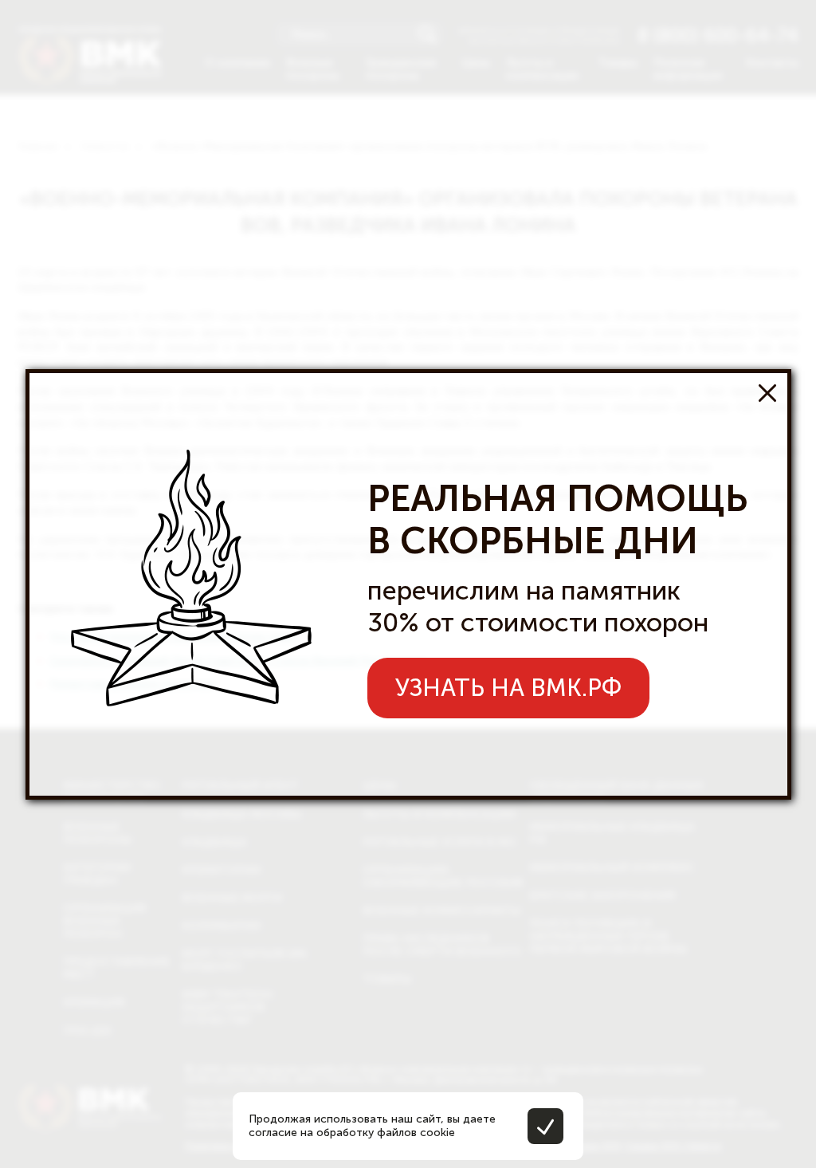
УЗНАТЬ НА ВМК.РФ (508, 688)
